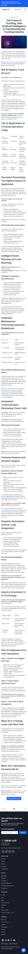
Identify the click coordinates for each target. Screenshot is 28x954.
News (2, 900)
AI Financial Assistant (6, 883)
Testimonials (4, 927)
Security (3, 932)
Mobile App (4, 875)
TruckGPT (3, 878)
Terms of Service (13, 943)
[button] (4, 809)
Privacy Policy (4, 943)
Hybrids (3, 864)
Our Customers (5, 922)
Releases (3, 905)
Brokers (3, 861)
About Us (3, 919)
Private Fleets (4, 869)
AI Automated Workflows (7, 885)
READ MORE (4, 5)
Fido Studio (9, 948)
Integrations (4, 888)
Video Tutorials (5, 910)
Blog (2, 897)
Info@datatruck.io (5, 844)
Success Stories (5, 902)
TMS (2, 907)
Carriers (3, 859)
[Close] (25, 3)
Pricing (3, 895)
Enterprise (3, 866)
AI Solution (4, 880)
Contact (3, 929)
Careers (3, 924)
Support (3, 934)
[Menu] (25, 9)
